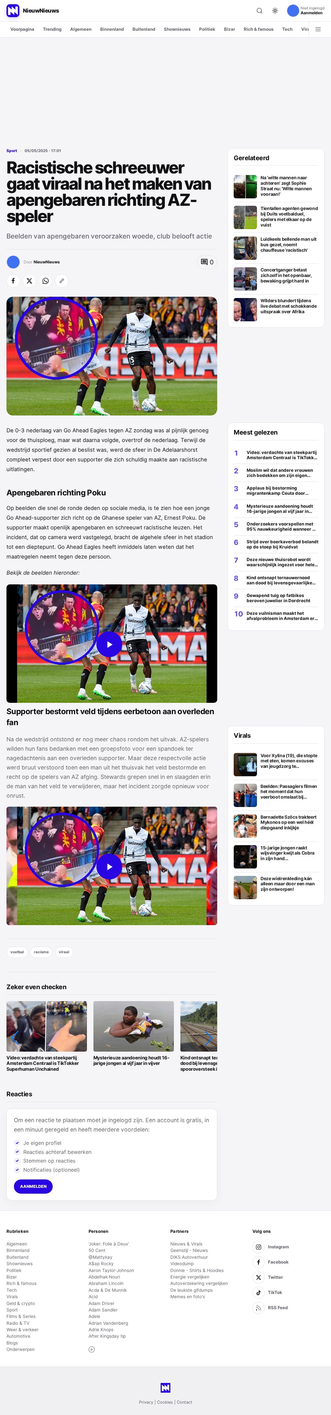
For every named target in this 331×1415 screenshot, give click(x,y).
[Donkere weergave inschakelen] (275, 11)
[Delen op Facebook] (13, 281)
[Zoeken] (259, 11)
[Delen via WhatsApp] (45, 281)
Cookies (165, 1402)
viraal (64, 952)
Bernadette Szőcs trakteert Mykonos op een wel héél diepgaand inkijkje (288, 822)
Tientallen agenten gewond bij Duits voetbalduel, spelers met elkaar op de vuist (289, 216)
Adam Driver (101, 1303)
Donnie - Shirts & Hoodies (197, 1270)
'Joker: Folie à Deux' (109, 1243)
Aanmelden (33, 1186)
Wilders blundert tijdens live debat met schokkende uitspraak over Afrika (288, 306)
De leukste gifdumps (191, 1290)
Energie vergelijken (189, 1276)
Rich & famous (258, 29)
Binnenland (112, 29)
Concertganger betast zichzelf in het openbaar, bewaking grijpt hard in (286, 275)
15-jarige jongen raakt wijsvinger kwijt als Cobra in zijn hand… (288, 853)
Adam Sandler (103, 1309)
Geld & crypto (20, 1303)
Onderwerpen (20, 1349)
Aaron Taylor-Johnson (111, 1270)
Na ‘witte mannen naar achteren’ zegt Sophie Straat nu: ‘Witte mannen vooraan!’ (286, 185)
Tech (287, 29)
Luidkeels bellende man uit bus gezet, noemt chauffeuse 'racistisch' (288, 244)
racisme (41, 952)
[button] (15, 1038)
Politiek (207, 29)
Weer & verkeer (22, 1329)
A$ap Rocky (101, 1263)
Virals (307, 29)
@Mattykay (100, 1257)
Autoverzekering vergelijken (199, 1283)
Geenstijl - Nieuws (189, 1250)
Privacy (146, 1402)
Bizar (229, 29)
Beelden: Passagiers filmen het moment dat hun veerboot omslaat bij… (289, 792)
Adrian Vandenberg (108, 1323)
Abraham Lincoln (106, 1283)
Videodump (182, 1263)
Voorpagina (22, 29)
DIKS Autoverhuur (189, 1257)
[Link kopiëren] (62, 281)
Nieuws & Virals (186, 1243)
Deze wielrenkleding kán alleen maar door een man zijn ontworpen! (288, 884)
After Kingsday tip (107, 1336)
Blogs (12, 1342)
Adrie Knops (101, 1329)
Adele (94, 1316)
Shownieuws (177, 29)
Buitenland (144, 29)
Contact (184, 1402)
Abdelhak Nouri (104, 1276)
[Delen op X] (29, 281)
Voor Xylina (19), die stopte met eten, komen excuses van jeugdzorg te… (289, 761)
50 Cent (97, 1250)
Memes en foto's (187, 1296)
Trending (52, 29)
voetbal (17, 952)
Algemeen (80, 29)
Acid (93, 1296)
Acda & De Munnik (108, 1290)
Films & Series (21, 1316)
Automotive (18, 1336)
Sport (11, 151)
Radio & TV (17, 1323)
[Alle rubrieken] (318, 29)
